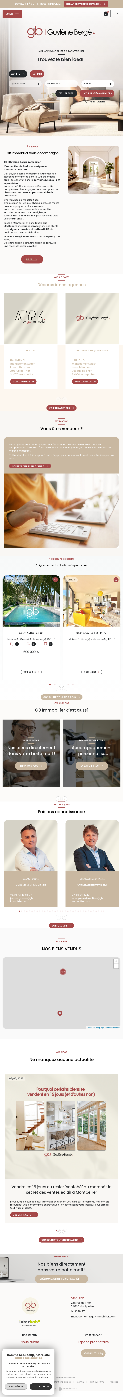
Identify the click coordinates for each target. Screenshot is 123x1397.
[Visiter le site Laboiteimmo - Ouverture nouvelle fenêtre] (67, 1389)
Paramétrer (16, 1386)
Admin (80, 1382)
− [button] (116, 966)
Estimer (37, 73)
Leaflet (89, 1027)
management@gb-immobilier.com (22, 365)
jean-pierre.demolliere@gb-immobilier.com (88, 900)
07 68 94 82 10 (81, 895)
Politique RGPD (97, 1382)
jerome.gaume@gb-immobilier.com (22, 900)
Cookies (114, 1382)
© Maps (99, 1027)
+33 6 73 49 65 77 (21, 895)
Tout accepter (40, 1386)
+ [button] (116, 961)
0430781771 (17, 360)
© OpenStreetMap (113, 1027)
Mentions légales (62, 1382)
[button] (64, 688)
